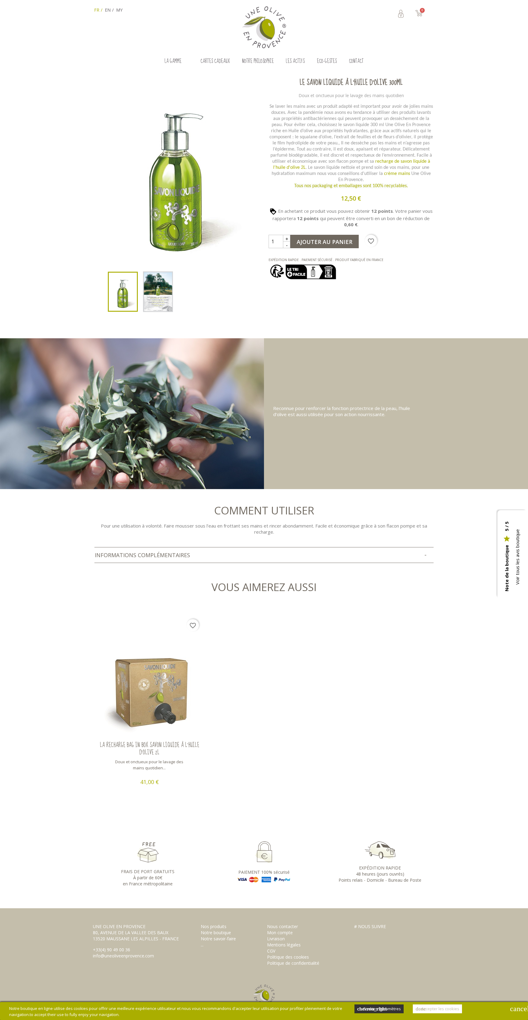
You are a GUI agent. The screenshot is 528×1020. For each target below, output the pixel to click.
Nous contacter (282, 926)
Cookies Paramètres (379, 1008)
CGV (271, 951)
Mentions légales (284, 945)
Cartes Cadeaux (215, 61)
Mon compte (280, 932)
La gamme (173, 61)
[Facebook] (359, 935)
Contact (356, 61)
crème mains (397, 173)
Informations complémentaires (142, 555)
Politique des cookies (288, 957)
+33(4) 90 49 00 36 (111, 950)
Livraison (276, 939)
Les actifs (295, 61)
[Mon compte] (400, 14)
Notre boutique (216, 932)
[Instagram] (370, 935)
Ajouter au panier (324, 241)
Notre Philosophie (258, 61)
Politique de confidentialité (293, 963)
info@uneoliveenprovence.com (123, 956)
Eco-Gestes (327, 61)
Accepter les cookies (437, 1008)
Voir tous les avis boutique (517, 557)
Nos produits (213, 926)
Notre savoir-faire (218, 939)
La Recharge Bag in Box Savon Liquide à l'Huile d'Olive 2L (149, 749)
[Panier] (422, 13)
